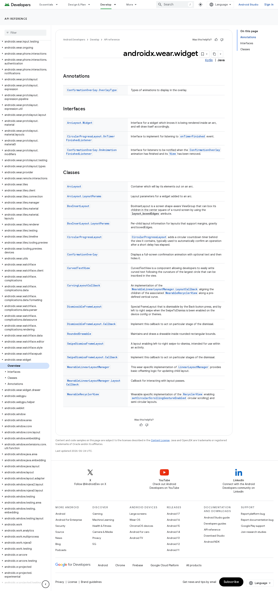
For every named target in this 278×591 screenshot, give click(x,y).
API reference (16, 18)
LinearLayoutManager (193, 367)
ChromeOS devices (141, 526)
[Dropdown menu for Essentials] (58, 4)
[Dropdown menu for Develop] (117, 4)
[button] (24, 42)
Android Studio (248, 4)
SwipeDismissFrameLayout (85, 343)
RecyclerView (192, 394)
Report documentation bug (257, 519)
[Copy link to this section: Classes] (83, 173)
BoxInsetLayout (78, 206)
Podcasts (60, 550)
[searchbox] (25, 33)
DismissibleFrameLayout (84, 306)
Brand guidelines (91, 581)
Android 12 (173, 544)
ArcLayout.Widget (79, 123)
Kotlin (209, 60)
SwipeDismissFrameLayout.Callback (92, 357)
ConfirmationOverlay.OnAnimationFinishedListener (91, 151)
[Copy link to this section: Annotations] (93, 76)
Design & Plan (77, 4)
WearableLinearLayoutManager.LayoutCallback (164, 289)
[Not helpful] (222, 40)
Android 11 (173, 550)
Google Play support (253, 526)
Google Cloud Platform (165, 565)
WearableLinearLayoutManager (88, 367)
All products (193, 565)
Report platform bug (253, 513)
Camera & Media (102, 532)
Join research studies (253, 532)
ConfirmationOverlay (205, 150)
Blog (58, 544)
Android (60, 513)
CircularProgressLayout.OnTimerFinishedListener (90, 138)
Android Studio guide (217, 517)
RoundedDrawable (79, 334)
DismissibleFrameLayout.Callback (91, 324)
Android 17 (173, 513)
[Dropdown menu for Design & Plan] (91, 4)
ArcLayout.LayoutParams (84, 196)
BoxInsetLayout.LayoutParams (88, 223)
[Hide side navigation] (45, 584)
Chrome (120, 565)
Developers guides (215, 523)
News (58, 538)
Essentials (46, 4)
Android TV (136, 538)
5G (94, 544)
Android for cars (139, 532)
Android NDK (212, 541)
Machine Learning (103, 519)
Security (60, 526)
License (72, 581)
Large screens (138, 513)
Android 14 (173, 532)
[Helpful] (216, 40)
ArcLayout (74, 186)
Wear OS (135, 519)
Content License (160, 440)
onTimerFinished (192, 136)
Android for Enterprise (68, 519)
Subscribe (231, 582)
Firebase (138, 565)
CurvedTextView (78, 268)
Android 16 (173, 519)
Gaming (97, 513)
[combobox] (175, 4)
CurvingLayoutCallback (83, 285)
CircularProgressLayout (84, 237)
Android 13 (173, 538)
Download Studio (214, 535)
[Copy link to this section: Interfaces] (89, 109)
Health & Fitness (101, 526)
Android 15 (173, 526)
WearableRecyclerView (181, 293)
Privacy (96, 538)
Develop (106, 4)
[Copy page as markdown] (214, 54)
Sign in (268, 4)
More (129, 4)
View (172, 153)
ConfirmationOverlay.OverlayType (92, 90)
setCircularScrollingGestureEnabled (159, 398)
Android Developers (74, 39)
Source (59, 532)
